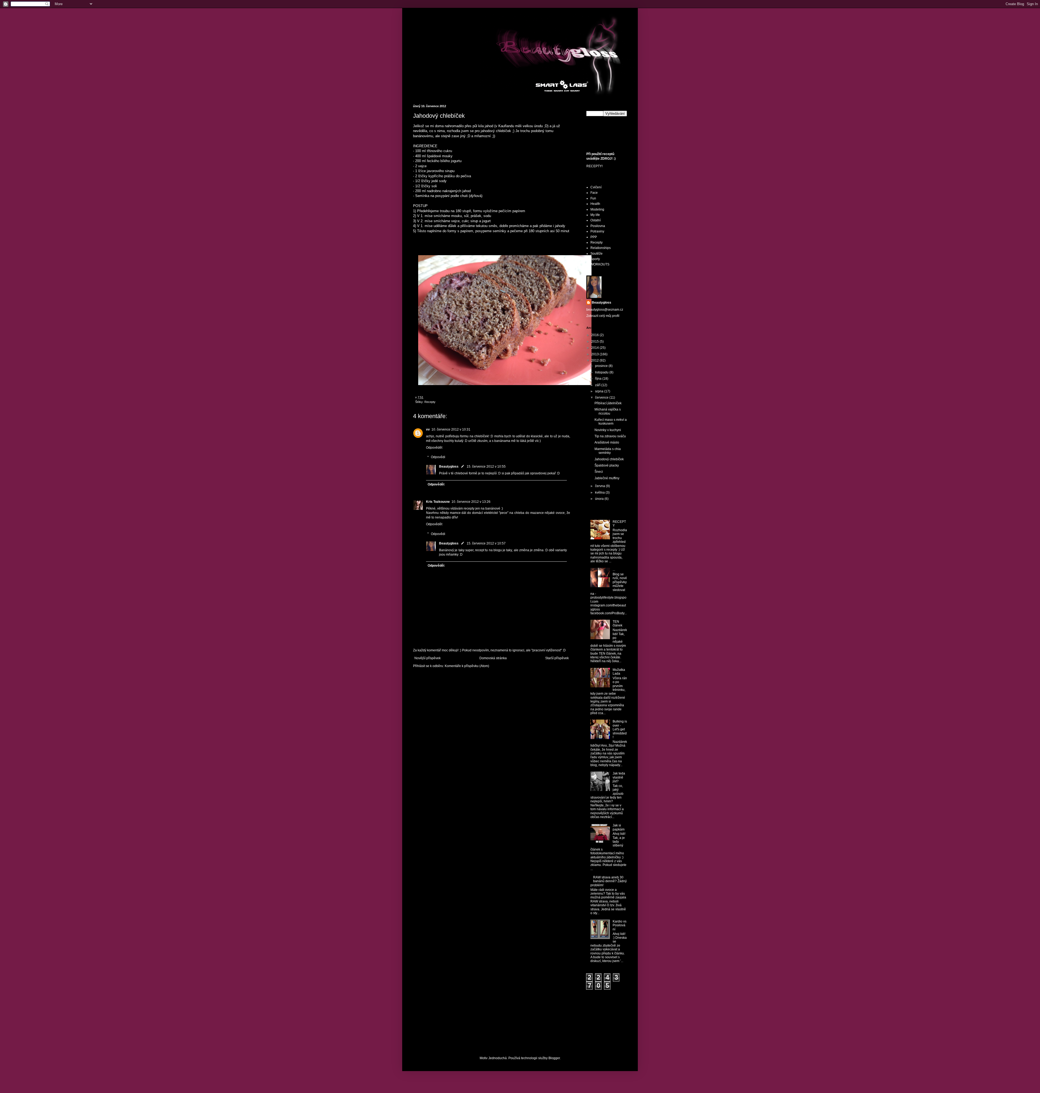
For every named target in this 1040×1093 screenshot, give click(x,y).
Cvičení (596, 187)
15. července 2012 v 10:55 (486, 466)
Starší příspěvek (557, 658)
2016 (595, 335)
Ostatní (595, 220)
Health (595, 204)
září (598, 385)
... (614, 570)
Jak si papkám (619, 827)
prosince (602, 366)
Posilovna (597, 226)
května (600, 492)
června (600, 486)
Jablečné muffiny (606, 478)
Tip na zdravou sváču (610, 436)
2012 (595, 360)
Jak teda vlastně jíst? (619, 777)
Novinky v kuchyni (607, 430)
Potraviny (597, 231)
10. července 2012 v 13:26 (470, 502)
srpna (599, 391)
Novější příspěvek (427, 658)
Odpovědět (434, 447)
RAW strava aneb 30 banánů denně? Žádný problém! (608, 881)
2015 (595, 341)
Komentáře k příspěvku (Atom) (467, 666)
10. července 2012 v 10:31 (450, 429)
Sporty (595, 259)
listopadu (602, 372)
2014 (595, 348)
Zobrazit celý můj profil (602, 316)
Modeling (597, 209)
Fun (593, 198)
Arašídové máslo (606, 442)
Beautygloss (449, 466)
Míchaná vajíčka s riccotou (607, 411)
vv (428, 429)
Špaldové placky (606, 465)
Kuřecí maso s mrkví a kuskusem (610, 421)
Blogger (554, 1058)
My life (595, 215)
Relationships (600, 248)
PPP (593, 237)
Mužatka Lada (619, 671)
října (598, 378)
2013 (595, 354)
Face (594, 193)
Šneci (598, 472)
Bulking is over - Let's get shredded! (620, 729)
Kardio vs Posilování (619, 925)
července (602, 397)
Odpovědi (438, 457)
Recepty (429, 401)
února (599, 499)
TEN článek (617, 623)
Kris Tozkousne (438, 502)
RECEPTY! (594, 166)
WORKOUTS (599, 264)
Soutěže (596, 253)
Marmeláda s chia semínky (607, 451)
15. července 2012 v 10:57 (486, 543)
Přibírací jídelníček (608, 403)
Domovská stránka (493, 658)
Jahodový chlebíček (609, 459)
